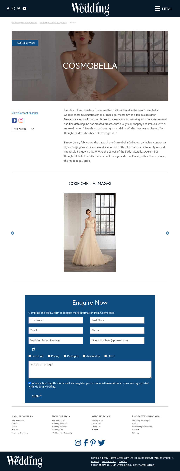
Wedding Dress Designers (53, 22)
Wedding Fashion (59, 423)
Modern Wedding (24, 461)
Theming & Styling (20, 433)
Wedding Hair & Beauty (62, 433)
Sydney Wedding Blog (143, 465)
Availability (93, 356)
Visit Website (20, 129)
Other (111, 356)
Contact (135, 430)
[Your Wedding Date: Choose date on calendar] (33, 349)
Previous (12, 233)
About (134, 423)
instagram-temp (20, 120)
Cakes (14, 426)
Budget (95, 430)
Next (167, 233)
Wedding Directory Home (24, 22)
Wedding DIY (57, 430)
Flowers (15, 430)
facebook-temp (14, 120)
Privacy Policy (109, 461)
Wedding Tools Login (141, 420)
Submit (36, 396)
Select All (37, 356)
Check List (96, 426)
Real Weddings (18, 420)
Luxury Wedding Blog (120, 465)
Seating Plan (97, 420)
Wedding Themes (59, 426)
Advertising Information (142, 426)
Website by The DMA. (164, 458)
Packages (72, 356)
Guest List (96, 423)
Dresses (15, 423)
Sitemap (135, 433)
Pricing (55, 356)
